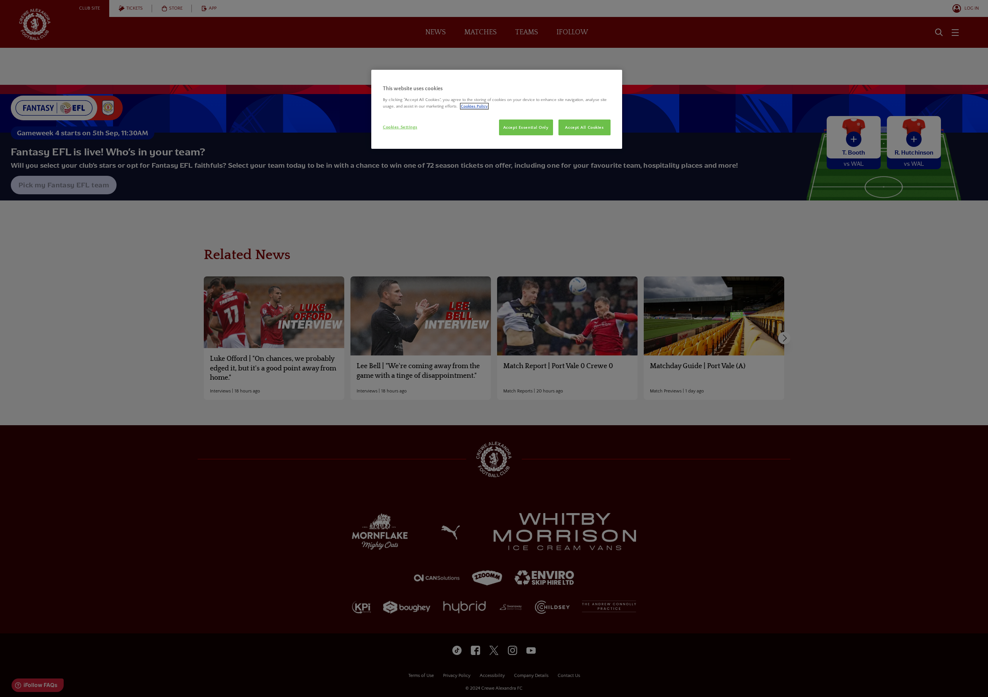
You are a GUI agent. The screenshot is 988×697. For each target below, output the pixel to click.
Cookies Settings (400, 127)
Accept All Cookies (584, 127)
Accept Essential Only (526, 127)
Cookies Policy (474, 106)
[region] (496, 109)
